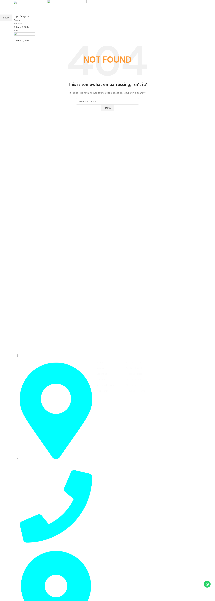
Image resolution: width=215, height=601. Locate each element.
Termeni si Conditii (135, 362)
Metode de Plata (134, 379)
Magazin (100, 368)
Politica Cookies (134, 373)
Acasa (99, 362)
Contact (100, 379)
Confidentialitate (134, 368)
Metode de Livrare (135, 385)
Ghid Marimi (102, 391)
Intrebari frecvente (106, 385)
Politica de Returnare (136, 391)
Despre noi (102, 373)
